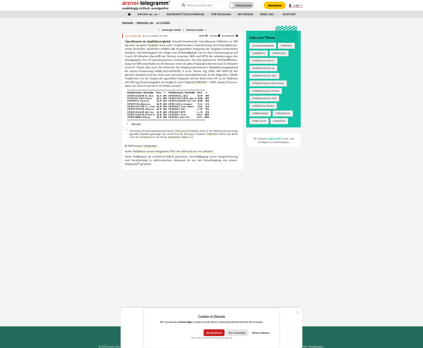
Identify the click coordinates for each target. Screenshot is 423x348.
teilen (202, 35)
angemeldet (275, 138)
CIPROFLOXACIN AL (263, 68)
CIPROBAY (200, 82)
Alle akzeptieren (214, 332)
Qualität (153, 45)
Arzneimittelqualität (263, 45)
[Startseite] (129, 14)
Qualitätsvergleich (159, 41)
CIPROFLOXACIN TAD (264, 98)
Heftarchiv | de (145, 22)
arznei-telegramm (146, 145)
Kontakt (289, 14)
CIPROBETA (258, 53)
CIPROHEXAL (282, 113)
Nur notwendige (237, 332)
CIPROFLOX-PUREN (263, 105)
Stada (185, 136)
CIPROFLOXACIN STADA (265, 90)
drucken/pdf (228, 35)
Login (296, 5)
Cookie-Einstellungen (312, 346)
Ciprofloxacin (133, 41)
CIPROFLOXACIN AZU (264, 75)
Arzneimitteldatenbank (186, 14)
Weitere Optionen (261, 332)
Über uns (267, 14)
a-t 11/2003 (163, 22)
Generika (145, 136)
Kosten (154, 78)
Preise (137, 130)
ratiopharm (174, 136)
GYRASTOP (279, 120)
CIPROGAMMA (260, 113)
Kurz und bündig (133, 35)
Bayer (192, 134)
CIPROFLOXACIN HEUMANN (268, 83)
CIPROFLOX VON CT (263, 60)
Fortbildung (221, 14)
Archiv (147, 14)
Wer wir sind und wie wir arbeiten (192, 151)
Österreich (181, 130)
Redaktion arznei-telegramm (151, 151)
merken (214, 35)
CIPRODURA (279, 53)
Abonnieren (275, 5)
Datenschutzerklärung (221, 337)
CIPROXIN (211, 134)
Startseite (127, 22)
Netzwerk (245, 14)
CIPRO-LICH (259, 120)
